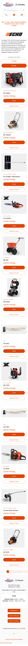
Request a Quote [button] (14, 106)
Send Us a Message (14, 615)
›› (26, 571)
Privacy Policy (9, 639)
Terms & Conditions (17, 639)
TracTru (19, 628)
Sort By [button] (14, 65)
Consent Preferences (6, 643)
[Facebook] (14, 633)
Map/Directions (14, 610)
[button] (6, 15)
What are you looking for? (11, 10)
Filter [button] (15, 61)
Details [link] (14, 100)
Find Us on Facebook (14, 620)
